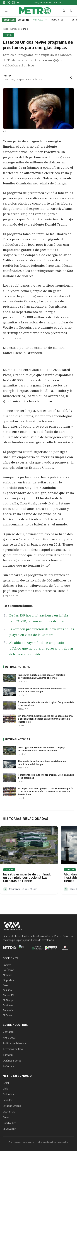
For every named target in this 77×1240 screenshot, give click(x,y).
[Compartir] (71, 77)
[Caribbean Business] (37, 948)
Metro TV (8, 995)
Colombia (8, 1094)
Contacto (8, 1031)
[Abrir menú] (6, 11)
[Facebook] (4, 2)
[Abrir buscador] (64, 11)
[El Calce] (23, 948)
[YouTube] (18, 2)
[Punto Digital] (51, 948)
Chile (5, 1088)
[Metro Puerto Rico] (9, 948)
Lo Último (8, 970)
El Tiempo (9, 1000)
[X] (9, 2)
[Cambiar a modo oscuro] (71, 11)
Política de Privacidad (15, 1043)
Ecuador (7, 1100)
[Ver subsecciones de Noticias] (47, 20)
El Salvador (9, 1128)
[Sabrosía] (65, 948)
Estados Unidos (12, 1105)
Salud (6, 985)
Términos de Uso (13, 1049)
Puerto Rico (9, 1123)
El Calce (7, 1015)
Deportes (57, 19)
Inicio (5, 28)
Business (8, 1005)
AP (9, 75)
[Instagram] (13, 2)
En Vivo (7, 965)
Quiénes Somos (12, 1060)
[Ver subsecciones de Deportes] (67, 20)
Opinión (7, 990)
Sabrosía (8, 1010)
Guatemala (9, 1111)
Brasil (6, 1082)
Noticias (38, 19)
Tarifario (8, 1054)
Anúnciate (8, 1066)
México (7, 1117)
